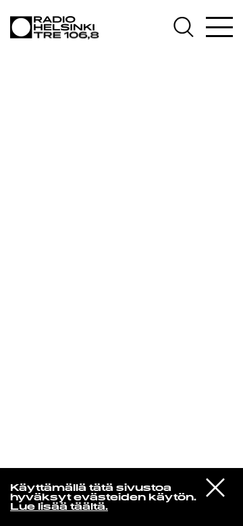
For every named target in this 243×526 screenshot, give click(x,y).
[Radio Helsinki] (57, 28)
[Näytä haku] (188, 26)
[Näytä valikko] (219, 26)
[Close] (215, 486)
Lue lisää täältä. (59, 507)
